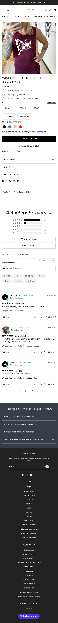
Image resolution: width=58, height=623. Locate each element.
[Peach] (15, 126)
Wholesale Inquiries (29, 533)
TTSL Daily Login (29, 580)
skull (18, 275)
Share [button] (7, 317)
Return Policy (29, 491)
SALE (9, 17)
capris (18, 281)
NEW (3, 17)
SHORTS (27, 17)
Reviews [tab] (6, 254)
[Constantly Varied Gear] (29, 10)
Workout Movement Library (29, 596)
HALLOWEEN (37, 17)
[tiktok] (34, 475)
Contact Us (29, 500)
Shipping (29, 512)
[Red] (20, 126)
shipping (29, 275)
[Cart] (55, 10)
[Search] (8, 10)
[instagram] (27, 475)
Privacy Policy (29, 521)
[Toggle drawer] (3, 10)
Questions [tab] (24, 254)
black (41, 275)
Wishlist (29, 516)
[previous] (14, 2)
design (7, 275)
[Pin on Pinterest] (10, 180)
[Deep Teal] (9, 126)
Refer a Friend (29, 567)
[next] (44, 2)
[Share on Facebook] (3, 180)
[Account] (50, 10)
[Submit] (47, 466)
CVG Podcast (29, 588)
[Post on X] (6, 181)
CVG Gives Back (29, 558)
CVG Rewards (29, 550)
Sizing (29, 508)
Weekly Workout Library (29, 592)
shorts (7, 281)
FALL (46, 17)
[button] (17, 180)
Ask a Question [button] (30, 246)
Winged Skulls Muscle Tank (13, 311)
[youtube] (30, 475)
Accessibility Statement (29, 529)
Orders (29, 504)
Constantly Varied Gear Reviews (29, 563)
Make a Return (29, 495)
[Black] (4, 126)
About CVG (29, 571)
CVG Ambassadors (29, 554)
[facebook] (23, 475)
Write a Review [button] (30, 239)
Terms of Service (29, 525)
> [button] (38, 391)
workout (31, 281)
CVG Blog (29, 575)
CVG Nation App (29, 584)
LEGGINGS (17, 17)
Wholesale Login (29, 538)
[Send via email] (13, 180)
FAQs (29, 487)
